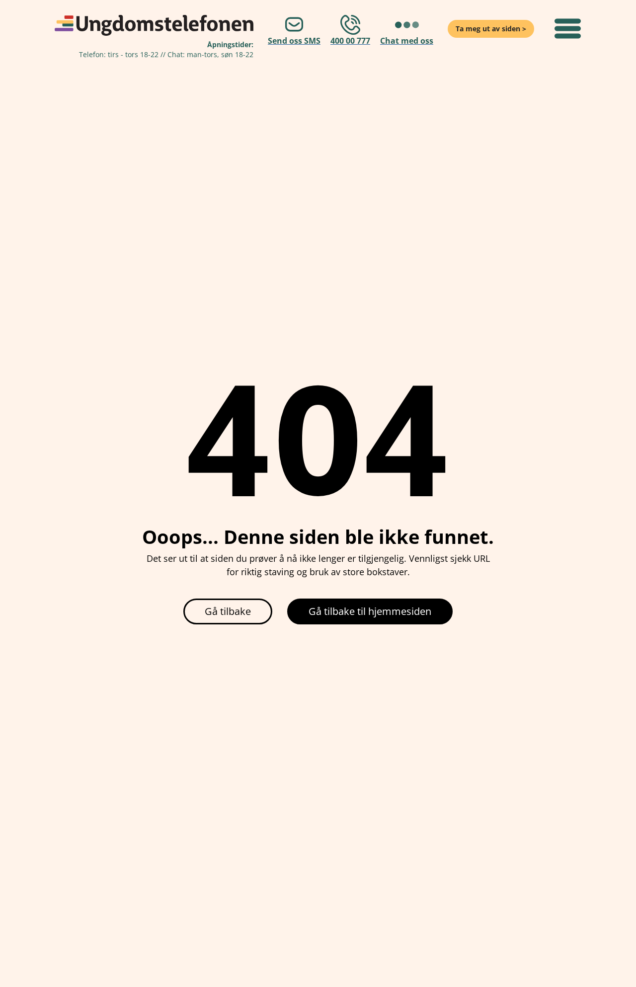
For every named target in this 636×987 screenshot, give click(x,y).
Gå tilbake (228, 611)
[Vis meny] (567, 28)
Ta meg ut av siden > (491, 28)
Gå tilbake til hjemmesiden (370, 611)
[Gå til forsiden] (154, 25)
